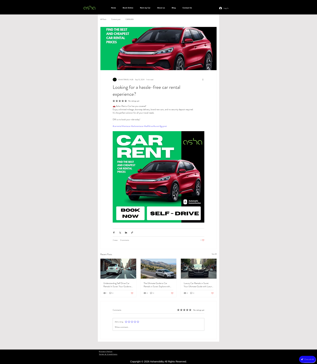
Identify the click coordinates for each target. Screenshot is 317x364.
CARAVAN (129, 19)
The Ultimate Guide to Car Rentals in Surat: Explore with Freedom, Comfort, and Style (157, 285)
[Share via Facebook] (114, 232)
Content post (115, 19)
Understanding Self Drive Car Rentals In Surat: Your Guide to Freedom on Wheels (117, 285)
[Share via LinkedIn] (126, 232)
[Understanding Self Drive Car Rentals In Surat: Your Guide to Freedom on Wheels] (118, 269)
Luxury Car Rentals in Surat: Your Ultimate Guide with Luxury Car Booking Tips (198, 285)
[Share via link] (132, 232)
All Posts (103, 19)
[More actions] (202, 79)
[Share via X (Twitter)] (120, 232)
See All (214, 254)
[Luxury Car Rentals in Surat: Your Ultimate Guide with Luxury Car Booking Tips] (199, 269)
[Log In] (218, 8)
